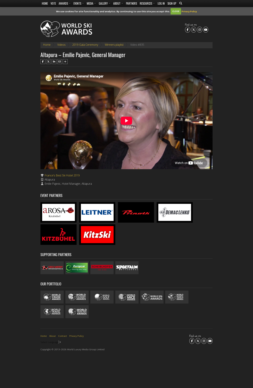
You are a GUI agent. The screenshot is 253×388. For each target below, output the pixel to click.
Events (77, 3)
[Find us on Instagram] (199, 30)
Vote (53, 3)
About (117, 3)
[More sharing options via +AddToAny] (65, 61)
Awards (64, 3)
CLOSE (175, 11)
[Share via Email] (59, 61)
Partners (131, 3)
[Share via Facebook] (43, 61)
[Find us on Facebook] (187, 30)
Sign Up (171, 3)
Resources (146, 3)
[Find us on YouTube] (205, 30)
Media (90, 3)
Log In (161, 3)
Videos (61, 45)
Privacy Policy (189, 11)
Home (45, 3)
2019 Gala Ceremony (85, 45)
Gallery (103, 3)
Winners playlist (114, 45)
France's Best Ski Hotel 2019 (62, 175)
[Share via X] (48, 61)
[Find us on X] (193, 30)
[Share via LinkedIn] (54, 61)
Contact (62, 335)
